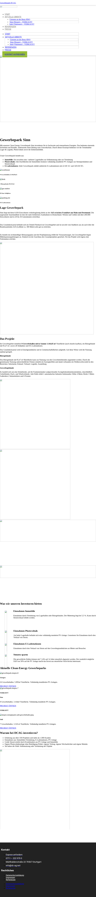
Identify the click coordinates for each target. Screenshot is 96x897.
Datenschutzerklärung (15, 875)
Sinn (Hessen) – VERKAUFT (21, 22)
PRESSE (8, 29)
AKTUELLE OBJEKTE (13, 16)
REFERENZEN (10, 26)
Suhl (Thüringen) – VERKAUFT (21, 24)
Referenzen (10, 880)
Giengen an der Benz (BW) (20, 19)
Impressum (10, 877)
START (7, 14)
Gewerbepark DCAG (8, 3)
